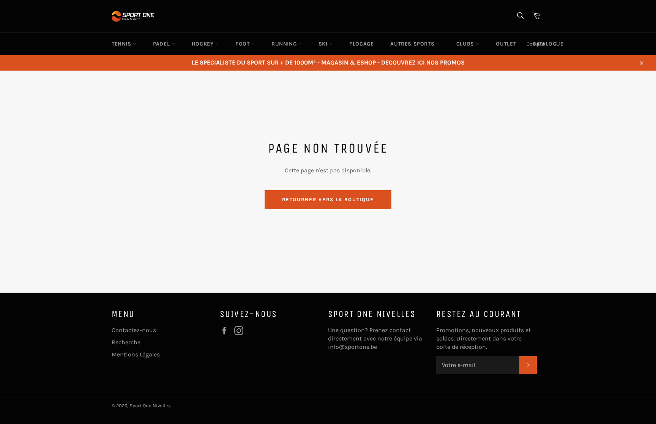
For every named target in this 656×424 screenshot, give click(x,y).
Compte (535, 44)
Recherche (126, 342)
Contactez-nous (134, 330)
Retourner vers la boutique (328, 199)
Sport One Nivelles (150, 405)
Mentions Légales (136, 354)
